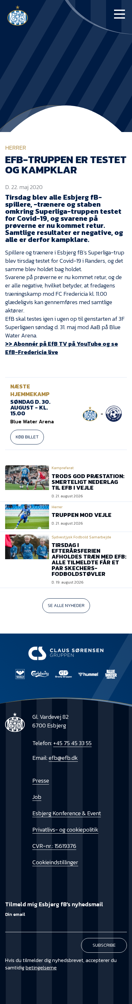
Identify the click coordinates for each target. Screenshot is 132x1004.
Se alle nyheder (66, 605)
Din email (15, 914)
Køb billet (27, 437)
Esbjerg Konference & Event (66, 813)
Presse (40, 780)
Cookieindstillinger (55, 862)
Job (36, 796)
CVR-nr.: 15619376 (54, 846)
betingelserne (41, 967)
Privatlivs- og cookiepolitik (65, 829)
